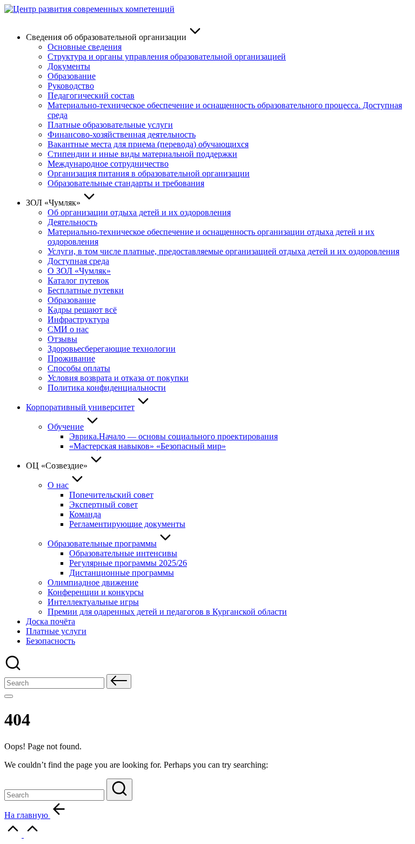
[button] (118, 681)
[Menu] (8, 696)
